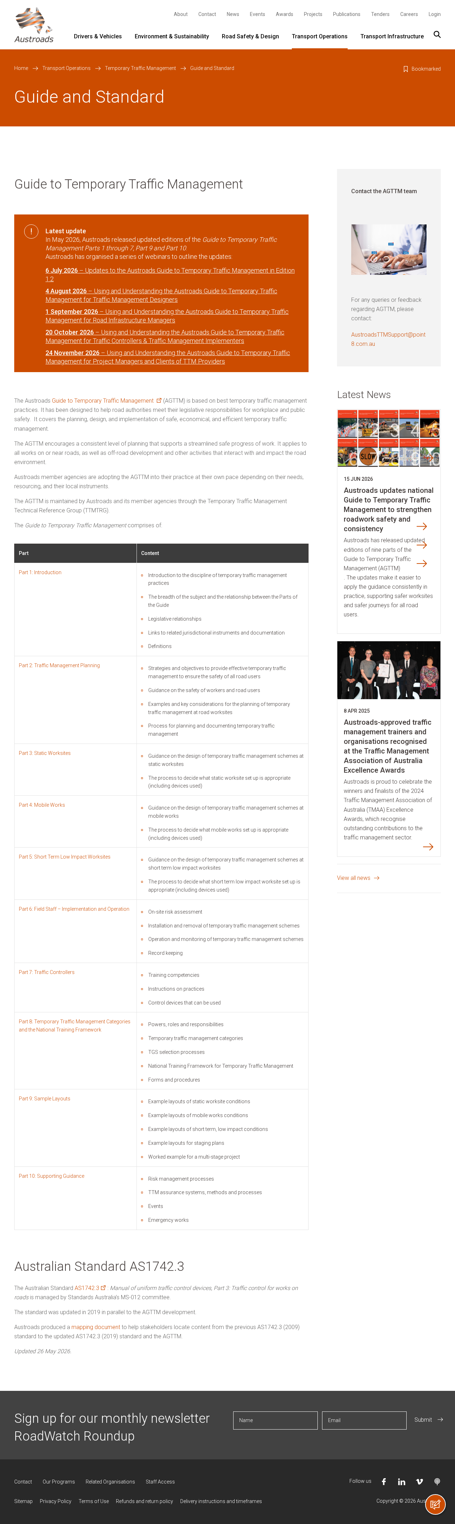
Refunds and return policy (144, 1501)
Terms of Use (94, 1501)
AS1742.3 (89, 1288)
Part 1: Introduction (40, 572)
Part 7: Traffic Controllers (47, 972)
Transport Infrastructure (392, 36)
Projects (313, 14)
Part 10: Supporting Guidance (51, 1176)
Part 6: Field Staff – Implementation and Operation (74, 909)
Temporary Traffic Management (140, 68)
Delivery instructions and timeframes (221, 1501)
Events (257, 14)
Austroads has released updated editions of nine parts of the (384, 545)
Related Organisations (110, 1482)
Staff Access (160, 1482)
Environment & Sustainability (172, 36)
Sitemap (23, 1501)
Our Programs (59, 1482)
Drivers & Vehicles (98, 36)
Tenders (380, 14)
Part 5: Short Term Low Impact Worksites (65, 857)
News (233, 14)
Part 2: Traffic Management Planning (59, 665)
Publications (346, 14)
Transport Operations (320, 36)
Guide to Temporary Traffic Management (105, 400)
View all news (353, 878)
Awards (284, 14)
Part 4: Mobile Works (42, 805)
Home (21, 68)
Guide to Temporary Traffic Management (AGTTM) (377, 564)
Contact (207, 14)
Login (435, 14)
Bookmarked (426, 69)
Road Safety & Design (250, 36)
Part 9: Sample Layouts (44, 1098)
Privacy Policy (55, 1501)
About (181, 14)
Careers (409, 14)
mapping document (95, 1327)
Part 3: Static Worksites (45, 753)
